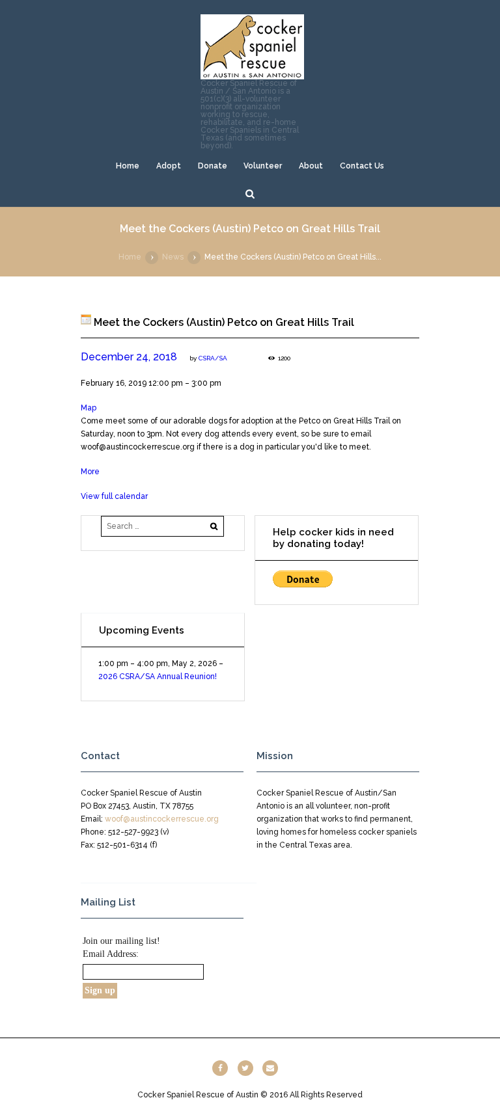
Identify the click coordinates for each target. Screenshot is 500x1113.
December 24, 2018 (129, 357)
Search (249, 193)
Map (88, 407)
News (173, 256)
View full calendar (114, 496)
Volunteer (262, 165)
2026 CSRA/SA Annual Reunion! (157, 676)
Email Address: (111, 954)
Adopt (168, 165)
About (311, 165)
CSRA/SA (213, 358)
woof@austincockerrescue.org (162, 819)
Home (127, 165)
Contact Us (362, 165)
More (90, 471)
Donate (212, 165)
